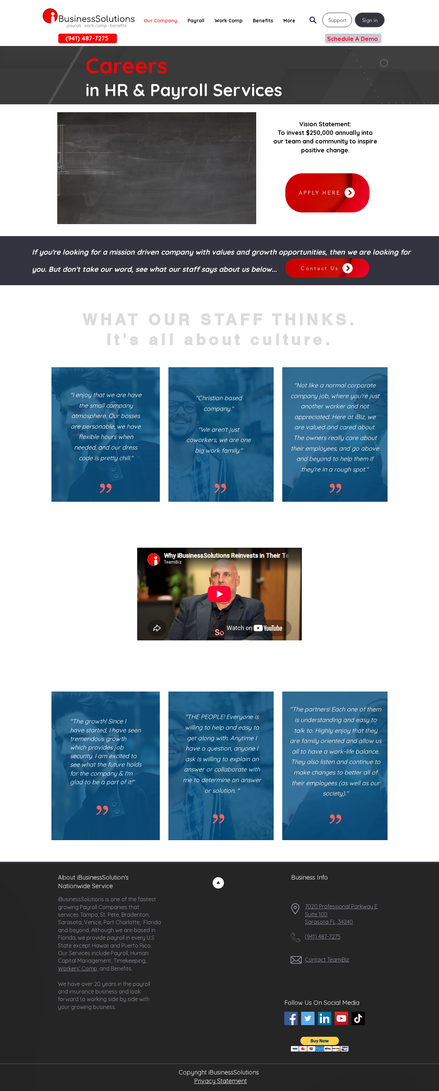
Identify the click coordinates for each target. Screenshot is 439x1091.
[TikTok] (358, 1018)
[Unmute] (77, 214)
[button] (353, 38)
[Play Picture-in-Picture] (235, 214)
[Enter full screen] (246, 214)
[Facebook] (291, 1018)
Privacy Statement (220, 1081)
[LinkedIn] (324, 1018)
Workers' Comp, (78, 968)
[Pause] (66, 214)
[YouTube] (341, 1018)
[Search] (312, 19)
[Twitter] (308, 1018)
